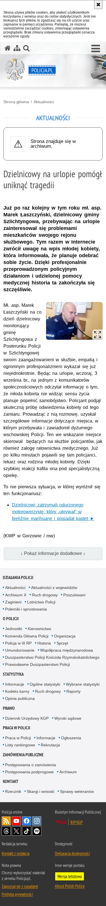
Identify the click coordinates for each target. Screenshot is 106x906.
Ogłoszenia (71, 738)
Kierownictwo (39, 628)
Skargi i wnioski (40, 791)
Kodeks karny (17, 691)
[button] (95, 49)
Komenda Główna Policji (26, 636)
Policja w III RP (18, 643)
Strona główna (16, 102)
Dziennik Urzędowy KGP (27, 718)
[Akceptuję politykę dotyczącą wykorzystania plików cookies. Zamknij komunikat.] (98, 4)
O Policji (11, 619)
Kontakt (10, 781)
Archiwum (68, 772)
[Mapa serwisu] (17, 48)
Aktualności (44, 102)
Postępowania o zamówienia (30, 765)
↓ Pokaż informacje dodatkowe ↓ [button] (53, 553)
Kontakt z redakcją (15, 853)
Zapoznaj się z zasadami (20, 886)
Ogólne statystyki (45, 684)
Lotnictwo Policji (41, 602)
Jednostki (13, 628)
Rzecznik (13, 791)
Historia (44, 643)
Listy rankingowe (20, 745)
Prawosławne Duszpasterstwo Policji (37, 664)
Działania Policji (18, 577)
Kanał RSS (6, 820)
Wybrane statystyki (82, 684)
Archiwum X (15, 595)
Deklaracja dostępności (72, 853)
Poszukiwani (74, 595)
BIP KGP (76, 822)
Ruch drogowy (45, 595)
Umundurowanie (19, 650)
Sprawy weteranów (77, 791)
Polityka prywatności (17, 894)
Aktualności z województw (54, 587)
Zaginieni (13, 602)
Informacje (14, 684)
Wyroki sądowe (67, 718)
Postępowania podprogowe (29, 772)
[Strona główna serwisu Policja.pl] (8, 48)
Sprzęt (62, 643)
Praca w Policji (16, 728)
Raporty (73, 691)
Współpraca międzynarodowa (66, 650)
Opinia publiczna (20, 698)
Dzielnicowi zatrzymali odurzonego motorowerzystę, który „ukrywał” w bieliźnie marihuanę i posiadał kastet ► (53, 511)
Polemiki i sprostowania (26, 609)
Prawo (9, 708)
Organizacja (64, 636)
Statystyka (13, 674)
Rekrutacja (50, 745)
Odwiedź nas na (16, 820)
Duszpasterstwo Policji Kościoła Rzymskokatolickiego (52, 657)
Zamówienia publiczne (23, 755)
